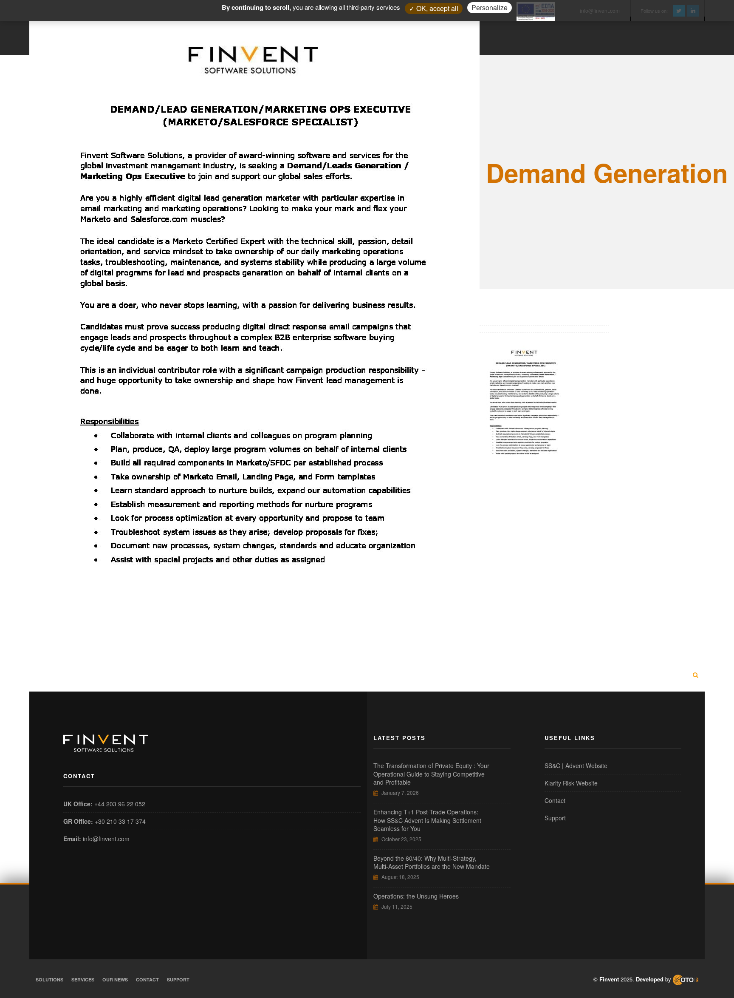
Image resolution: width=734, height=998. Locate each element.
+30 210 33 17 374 (120, 821)
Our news (115, 979)
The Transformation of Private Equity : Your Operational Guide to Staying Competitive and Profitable (431, 773)
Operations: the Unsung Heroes (416, 896)
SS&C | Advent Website (576, 765)
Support (555, 818)
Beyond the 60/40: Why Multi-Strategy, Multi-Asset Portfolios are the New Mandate (431, 862)
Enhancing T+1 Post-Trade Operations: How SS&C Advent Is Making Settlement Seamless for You (427, 820)
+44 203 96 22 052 (119, 804)
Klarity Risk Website (571, 783)
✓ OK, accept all (433, 8)
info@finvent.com (106, 838)
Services (82, 979)
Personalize (489, 7)
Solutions (49, 979)
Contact (555, 800)
